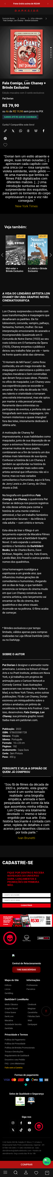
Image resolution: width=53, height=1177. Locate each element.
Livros (22, 18)
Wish (30, 1020)
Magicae (31, 1008)
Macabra (9, 1020)
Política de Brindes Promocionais (20, 1048)
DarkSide (9, 1028)
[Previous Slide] (5, 4)
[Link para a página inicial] (9, 18)
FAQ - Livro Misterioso (15, 1063)
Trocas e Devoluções (14, 1051)
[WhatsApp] (47, 1161)
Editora (8, 985)
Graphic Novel (11, 1008)
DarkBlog (9, 993)
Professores (32, 985)
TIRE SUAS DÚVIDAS (26, 969)
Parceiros (30, 989)
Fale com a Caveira (14, 1067)
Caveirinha (32, 1012)
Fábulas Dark (34, 1016)
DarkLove (9, 1016)
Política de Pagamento (15, 1040)
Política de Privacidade (15, 1043)
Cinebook (32, 1004)
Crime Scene (10, 1012)
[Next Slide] (48, 4)
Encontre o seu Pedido (15, 1059)
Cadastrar (26, 905)
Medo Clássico (11, 1004)
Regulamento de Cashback (17, 1055)
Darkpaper (32, 1024)
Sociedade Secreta (13, 1024)
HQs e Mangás (36, 18)
